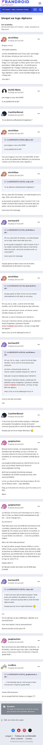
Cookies (28, 739)
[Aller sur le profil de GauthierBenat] (4, 113)
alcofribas (9, 25)
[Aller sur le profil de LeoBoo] (4, 666)
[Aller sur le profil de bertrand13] (4, 222)
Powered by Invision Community (21, 741)
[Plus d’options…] (38, 39)
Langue (8, 736)
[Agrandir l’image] (32, 430)
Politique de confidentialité (25, 736)
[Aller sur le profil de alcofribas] (4, 39)
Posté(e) (15, 41)
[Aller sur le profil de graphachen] (4, 442)
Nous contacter (17, 739)
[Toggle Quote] (5, 140)
